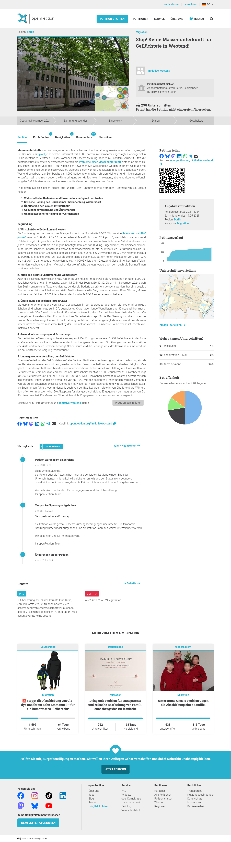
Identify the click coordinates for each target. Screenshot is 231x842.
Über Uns (176, 18)
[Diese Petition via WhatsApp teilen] (43, 423)
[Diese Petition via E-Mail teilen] (53, 423)
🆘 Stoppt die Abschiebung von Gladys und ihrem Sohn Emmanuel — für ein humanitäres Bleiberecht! (48, 705)
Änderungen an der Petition (51, 554)
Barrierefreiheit (196, 806)
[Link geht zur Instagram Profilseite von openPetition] (34, 795)
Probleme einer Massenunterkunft (100, 162)
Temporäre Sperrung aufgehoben (55, 505)
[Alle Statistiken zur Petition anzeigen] (186, 317)
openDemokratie (131, 798)
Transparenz (194, 790)
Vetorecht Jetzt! (130, 810)
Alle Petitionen (162, 794)
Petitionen (141, 18)
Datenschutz (194, 798)
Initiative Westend (159, 70)
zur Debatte (129, 583)
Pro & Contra (41, 136)
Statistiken (105, 137)
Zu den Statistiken (170, 325)
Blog (91, 798)
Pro (21, 593)
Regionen (160, 806)
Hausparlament (130, 802)
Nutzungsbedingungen (200, 794)
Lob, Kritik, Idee (98, 806)
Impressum (194, 802)
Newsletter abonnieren (38, 822)
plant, (42, 154)
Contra (92, 593)
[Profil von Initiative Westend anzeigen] (140, 72)
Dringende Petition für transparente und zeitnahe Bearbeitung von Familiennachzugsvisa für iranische (115, 705)
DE (208, 4)
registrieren (171, 4)
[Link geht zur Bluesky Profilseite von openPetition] (34, 805)
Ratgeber (159, 790)
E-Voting (126, 806)
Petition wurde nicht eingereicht (54, 459)
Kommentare (84, 136)
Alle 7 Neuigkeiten (125, 445)
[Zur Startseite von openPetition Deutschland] (36, 18)
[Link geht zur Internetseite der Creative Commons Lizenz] (19, 838)
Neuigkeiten (62, 136)
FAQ (123, 790)
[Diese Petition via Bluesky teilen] (25, 423)
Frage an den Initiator (128, 402)
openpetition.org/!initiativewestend (91, 423)
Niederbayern (183, 647)
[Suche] (212, 19)
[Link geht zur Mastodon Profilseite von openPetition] (20, 805)
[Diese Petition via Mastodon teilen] (31, 423)
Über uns (93, 790)
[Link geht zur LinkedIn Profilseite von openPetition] (63, 795)
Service (159, 18)
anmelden (190, 4)
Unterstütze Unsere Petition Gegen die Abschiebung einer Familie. (183, 703)
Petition (22, 137)
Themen (159, 802)
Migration (141, 32)
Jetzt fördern (115, 769)
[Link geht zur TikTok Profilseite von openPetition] (48, 795)
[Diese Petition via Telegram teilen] (48, 423)
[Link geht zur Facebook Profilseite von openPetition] (20, 795)
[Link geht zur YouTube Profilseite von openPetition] (48, 805)
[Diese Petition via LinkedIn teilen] (37, 423)
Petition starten (112, 18)
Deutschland (47, 647)
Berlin (30, 32)
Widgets (126, 794)
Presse (92, 802)
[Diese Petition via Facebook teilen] (19, 423)
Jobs (91, 794)
